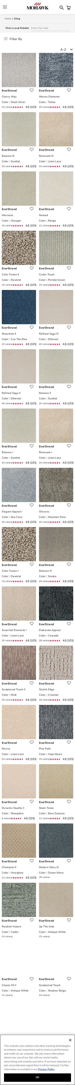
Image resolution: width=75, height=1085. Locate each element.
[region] (37, 1060)
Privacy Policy (46, 1069)
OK (37, 1077)
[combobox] (67, 50)
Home (8, 18)
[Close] (70, 1040)
